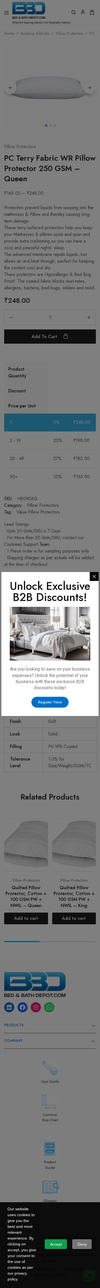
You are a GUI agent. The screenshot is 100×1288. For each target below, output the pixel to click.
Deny (82, 1244)
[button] (50, 702)
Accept (56, 1244)
